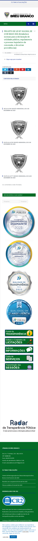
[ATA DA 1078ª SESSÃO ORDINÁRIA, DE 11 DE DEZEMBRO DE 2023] (19, 96)
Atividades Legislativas (20, 54)
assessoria (15, 512)
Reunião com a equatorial (18, 4)
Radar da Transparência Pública (23, 520)
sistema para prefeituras (25, 509)
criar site (13, 509)
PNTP (10, 520)
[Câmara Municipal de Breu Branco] (19, 15)
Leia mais (25, 531)
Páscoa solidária (7, 485)
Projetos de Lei (31, 54)
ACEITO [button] (13, 537)
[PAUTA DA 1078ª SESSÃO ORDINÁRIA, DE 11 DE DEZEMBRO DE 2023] (19, 130)
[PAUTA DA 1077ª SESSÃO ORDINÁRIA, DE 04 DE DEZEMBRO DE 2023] (19, 164)
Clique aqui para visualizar (13, 59)
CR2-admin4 (8, 53)
